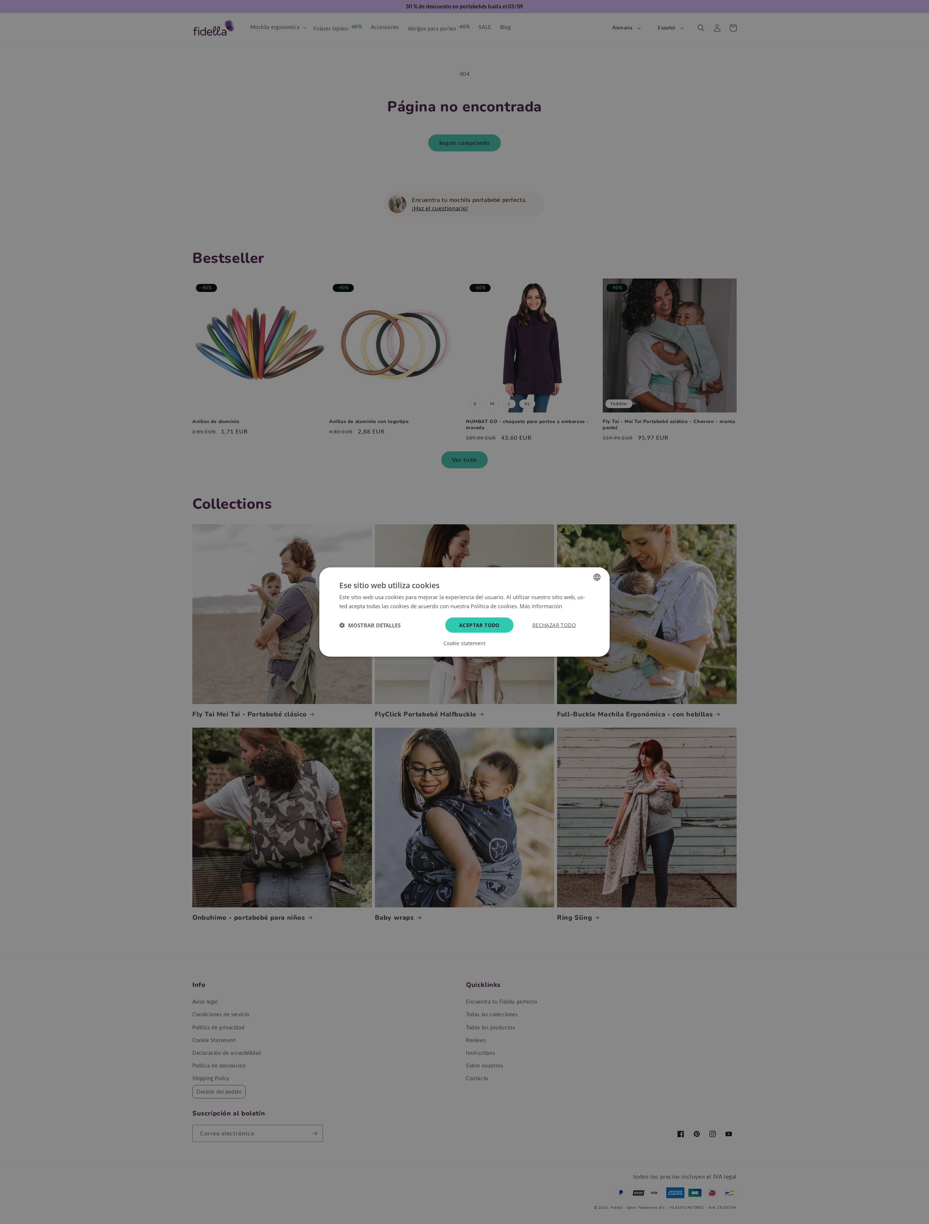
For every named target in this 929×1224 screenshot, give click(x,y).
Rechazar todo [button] (554, 625)
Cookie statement (464, 643)
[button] (370, 625)
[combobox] (597, 577)
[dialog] (464, 612)
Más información (541, 605)
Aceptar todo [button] (479, 625)
